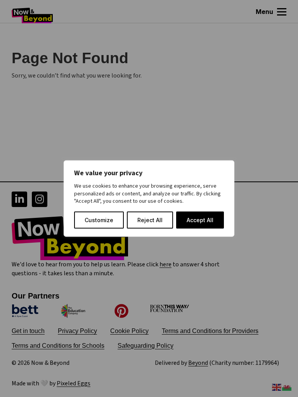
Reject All (150, 219)
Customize (99, 219)
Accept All (200, 219)
